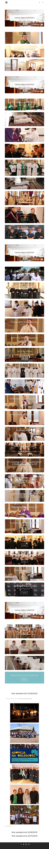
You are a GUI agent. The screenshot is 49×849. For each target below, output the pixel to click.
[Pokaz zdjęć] (8, 826)
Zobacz (24, 40)
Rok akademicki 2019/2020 (11, 698)
